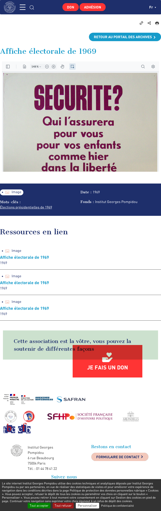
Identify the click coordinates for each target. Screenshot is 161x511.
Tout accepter (39, 505)
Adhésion (92, 7)
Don (70, 7)
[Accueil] (11, 7)
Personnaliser (87, 505)
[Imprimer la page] (157, 23)
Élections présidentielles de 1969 (26, 207)
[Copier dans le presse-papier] (141, 23)
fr (151, 7)
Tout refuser (63, 505)
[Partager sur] (149, 23)
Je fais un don (107, 367)
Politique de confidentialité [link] (117, 505)
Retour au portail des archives (123, 37)
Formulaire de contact (117, 457)
